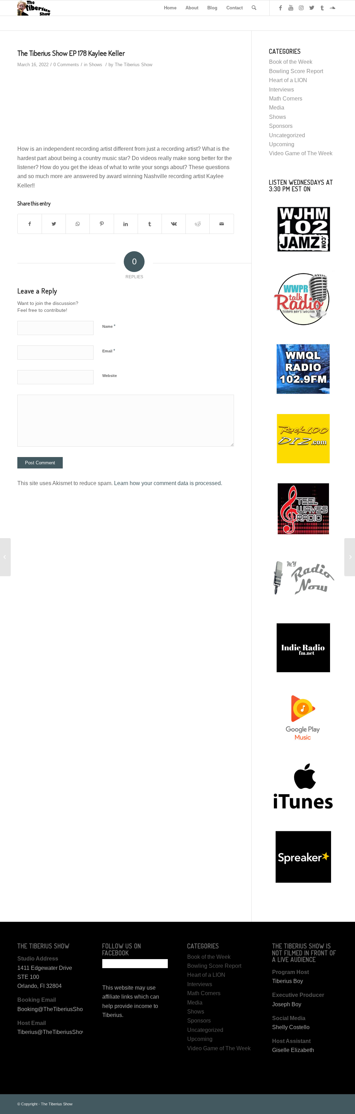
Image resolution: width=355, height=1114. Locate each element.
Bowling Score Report (296, 71)
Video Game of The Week (300, 153)
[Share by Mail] (221, 224)
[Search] (254, 8)
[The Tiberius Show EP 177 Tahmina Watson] (5, 557)
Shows (95, 64)
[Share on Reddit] (197, 224)
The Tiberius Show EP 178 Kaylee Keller (71, 53)
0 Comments (66, 64)
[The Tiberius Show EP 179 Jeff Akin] (349, 557)
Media (276, 108)
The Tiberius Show (133, 64)
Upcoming (281, 144)
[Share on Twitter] (54, 224)
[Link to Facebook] (280, 7)
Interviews (281, 90)
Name (108, 326)
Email (108, 350)
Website (109, 376)
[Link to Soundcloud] (332, 7)
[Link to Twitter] (311, 7)
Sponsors (281, 126)
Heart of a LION (288, 80)
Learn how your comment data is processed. (168, 483)
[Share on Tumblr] (150, 224)
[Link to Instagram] (301, 7)
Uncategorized (287, 135)
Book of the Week (290, 62)
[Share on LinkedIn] (126, 224)
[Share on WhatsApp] (77, 224)
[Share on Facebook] (30, 224)
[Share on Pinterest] (101, 224)
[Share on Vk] (173, 224)
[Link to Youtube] (291, 7)
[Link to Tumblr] (322, 7)
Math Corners (285, 99)
